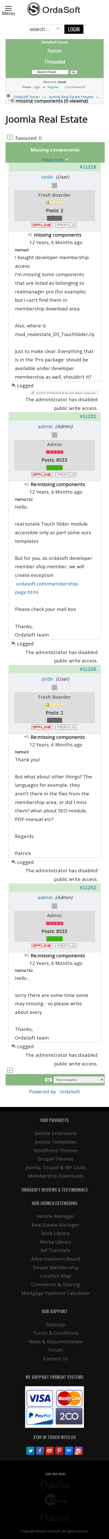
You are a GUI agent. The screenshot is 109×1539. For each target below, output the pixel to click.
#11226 (88, 669)
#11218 (88, 167)
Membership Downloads (55, 1176)
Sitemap (55, 1324)
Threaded (54, 62)
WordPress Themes (55, 1150)
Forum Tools (52, 159)
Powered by (43, 1091)
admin (45, 426)
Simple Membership (56, 1267)
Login (74, 29)
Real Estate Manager (55, 1225)
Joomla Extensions (55, 1133)
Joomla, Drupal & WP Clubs (55, 1167)
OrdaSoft (70, 1091)
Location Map (55, 1276)
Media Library (55, 1242)
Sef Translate (55, 1250)
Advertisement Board (55, 1259)
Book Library (55, 1233)
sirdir (47, 177)
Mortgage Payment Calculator (55, 1293)
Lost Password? (75, 87)
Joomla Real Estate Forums (71, 96)
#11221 (88, 416)
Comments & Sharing (55, 1284)
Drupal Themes (55, 1159)
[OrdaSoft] (54, 9)
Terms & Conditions (55, 1333)
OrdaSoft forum (26, 96)
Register (53, 87)
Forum (54, 51)
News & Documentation (56, 1341)
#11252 (88, 887)
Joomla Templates (55, 1142)
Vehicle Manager (56, 1216)
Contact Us (55, 1358)
